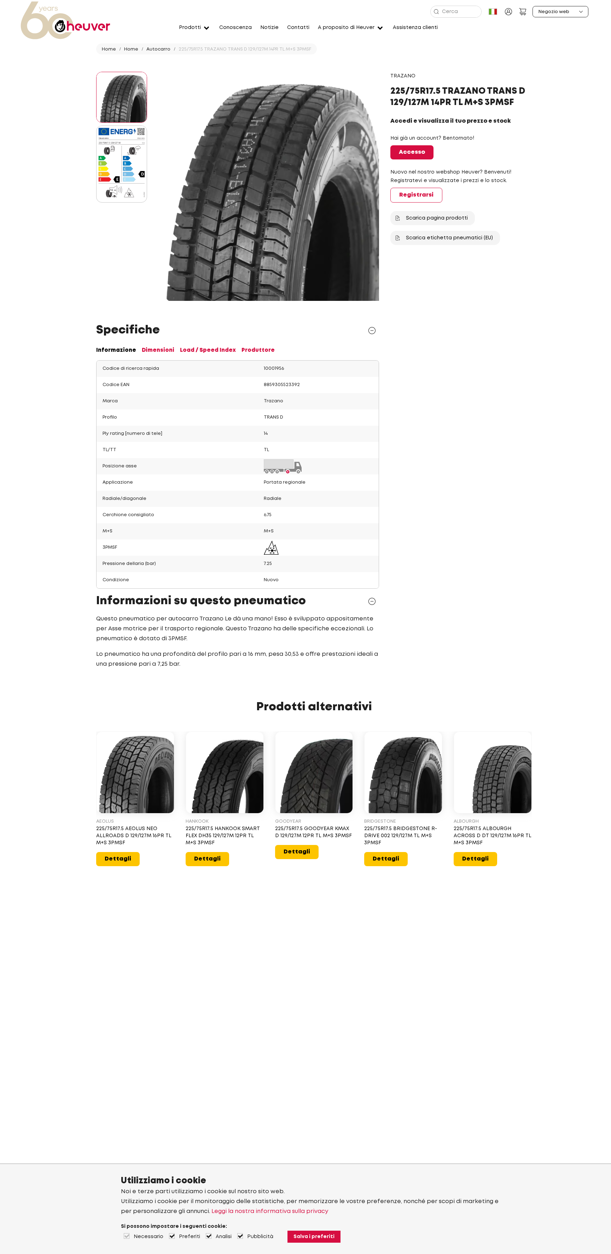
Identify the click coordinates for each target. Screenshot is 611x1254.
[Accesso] (508, 12)
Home (109, 49)
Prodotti (190, 27)
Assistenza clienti (415, 27)
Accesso (412, 152)
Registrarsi (416, 195)
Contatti (298, 27)
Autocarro (158, 49)
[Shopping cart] (522, 11)
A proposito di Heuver (346, 27)
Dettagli (118, 859)
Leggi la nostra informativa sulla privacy (269, 1211)
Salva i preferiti (313, 1237)
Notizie (269, 27)
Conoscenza (235, 27)
